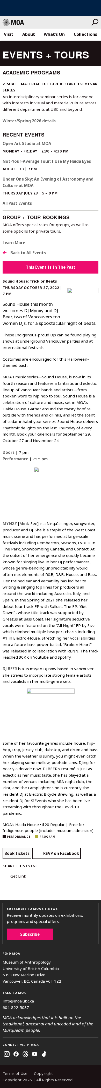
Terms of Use (15, 1073)
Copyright (43, 1073)
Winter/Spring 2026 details (29, 120)
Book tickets (17, 853)
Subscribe (30, 934)
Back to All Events (28, 252)
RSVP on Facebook (61, 853)
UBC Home (50, 8)
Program (47, 836)
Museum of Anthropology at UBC (47, 22)
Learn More (14, 242)
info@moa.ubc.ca (18, 1001)
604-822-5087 (16, 1007)
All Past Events (17, 203)
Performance (18, 836)
